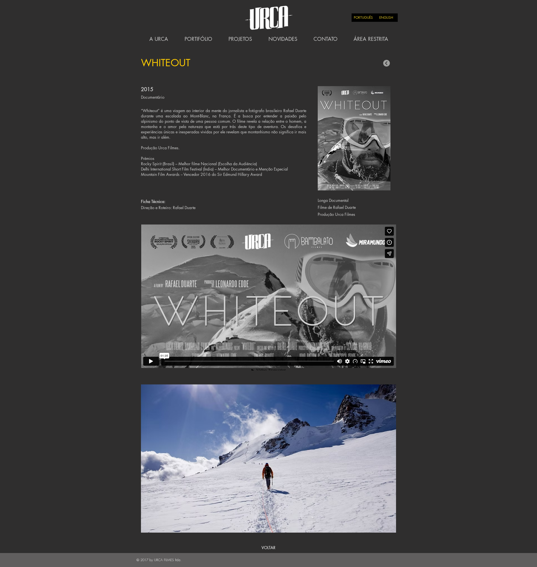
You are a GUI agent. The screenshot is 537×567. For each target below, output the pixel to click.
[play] (383, 389)
